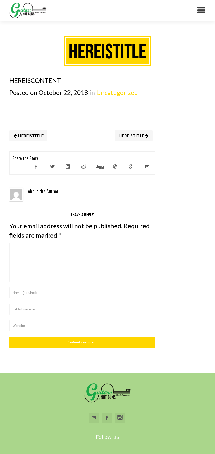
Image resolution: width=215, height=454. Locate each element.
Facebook (107, 418)
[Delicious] (115, 166)
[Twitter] (52, 166)
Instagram (120, 418)
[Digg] (99, 166)
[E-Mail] (147, 166)
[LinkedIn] (68, 166)
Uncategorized (117, 92)
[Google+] (131, 166)
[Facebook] (36, 166)
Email (94, 418)
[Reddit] (83, 166)
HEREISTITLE (132, 135)
